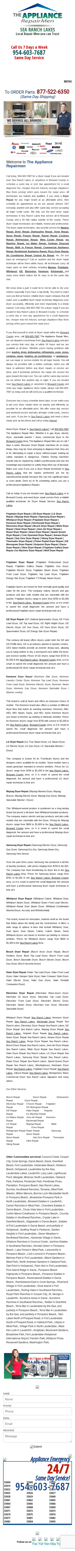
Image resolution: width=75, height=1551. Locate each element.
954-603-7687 (29, 52)
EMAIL (6, 1418)
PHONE (7, 1405)
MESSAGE (8, 1430)
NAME (6, 1393)
